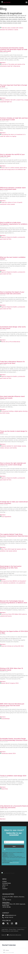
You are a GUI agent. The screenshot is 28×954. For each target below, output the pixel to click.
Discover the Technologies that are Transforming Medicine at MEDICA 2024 (13, 602)
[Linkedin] (16, 923)
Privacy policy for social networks (10, 931)
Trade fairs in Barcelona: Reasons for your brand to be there (12, 362)
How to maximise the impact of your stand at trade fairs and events (12, 293)
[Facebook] (3, 923)
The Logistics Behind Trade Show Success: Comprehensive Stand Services (14, 535)
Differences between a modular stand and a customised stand (13, 188)
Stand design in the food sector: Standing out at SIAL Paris (11, 567)
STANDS (4, 881)
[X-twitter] (8, 923)
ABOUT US (5, 885)
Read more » (3, 62)
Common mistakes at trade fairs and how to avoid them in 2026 (14, 119)
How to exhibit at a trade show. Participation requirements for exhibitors (13, 223)
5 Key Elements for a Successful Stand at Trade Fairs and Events (14, 806)
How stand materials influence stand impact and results (12, 397)
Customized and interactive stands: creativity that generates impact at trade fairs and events (13, 49)
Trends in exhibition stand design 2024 (13, 776)
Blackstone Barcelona (15, 935)
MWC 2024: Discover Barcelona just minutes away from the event (12, 704)
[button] (26, 2)
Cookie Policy (20, 929)
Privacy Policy (12, 929)
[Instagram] (12, 923)
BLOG (3, 887)
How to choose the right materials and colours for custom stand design (13, 464)
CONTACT (5, 888)
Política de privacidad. (14, 862)
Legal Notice (5, 929)
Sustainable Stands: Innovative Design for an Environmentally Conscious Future (13, 739)
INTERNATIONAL (6, 883)
